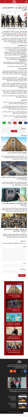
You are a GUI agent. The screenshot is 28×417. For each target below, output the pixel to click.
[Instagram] (18, 371)
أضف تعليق (19, 11)
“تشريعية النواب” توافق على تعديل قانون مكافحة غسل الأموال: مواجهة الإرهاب (15, 229)
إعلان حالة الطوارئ (22, 34)
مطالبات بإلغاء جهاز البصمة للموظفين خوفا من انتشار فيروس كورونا (14, 203)
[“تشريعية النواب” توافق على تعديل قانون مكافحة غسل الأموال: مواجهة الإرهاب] (14, 220)
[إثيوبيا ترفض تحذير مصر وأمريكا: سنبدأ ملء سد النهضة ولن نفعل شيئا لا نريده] (14, 168)
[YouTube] (14, 371)
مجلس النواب (12, 119)
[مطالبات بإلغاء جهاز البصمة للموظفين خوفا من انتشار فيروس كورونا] (14, 194)
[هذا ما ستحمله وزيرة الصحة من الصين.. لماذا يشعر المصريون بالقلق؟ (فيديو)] (17, 382)
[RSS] (11, 371)
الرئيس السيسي (24, 119)
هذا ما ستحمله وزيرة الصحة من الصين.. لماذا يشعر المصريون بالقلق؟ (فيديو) (17, 390)
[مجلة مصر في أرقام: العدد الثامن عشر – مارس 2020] (22, 398)
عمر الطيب (14, 11)
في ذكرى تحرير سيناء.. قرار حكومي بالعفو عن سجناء (13, 351)
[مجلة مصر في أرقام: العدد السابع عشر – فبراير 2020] (22, 405)
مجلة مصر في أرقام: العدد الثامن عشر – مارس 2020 (12, 398)
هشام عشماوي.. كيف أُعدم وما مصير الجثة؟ (13, 309)
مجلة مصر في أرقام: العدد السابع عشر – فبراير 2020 (12, 404)
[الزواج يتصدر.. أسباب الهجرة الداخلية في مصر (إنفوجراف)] (14, 317)
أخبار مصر (22, 5)
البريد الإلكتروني (22, 269)
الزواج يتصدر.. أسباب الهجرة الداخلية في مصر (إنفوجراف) (13, 323)
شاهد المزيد (14, 131)
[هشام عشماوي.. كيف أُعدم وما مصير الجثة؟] (14, 303)
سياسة (26, 5)
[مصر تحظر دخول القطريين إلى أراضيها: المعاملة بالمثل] (14, 331)
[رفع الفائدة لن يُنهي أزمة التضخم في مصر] (14, 144)
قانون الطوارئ (18, 119)
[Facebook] (25, 371)
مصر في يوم (9, 411)
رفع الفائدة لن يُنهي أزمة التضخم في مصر (17, 152)
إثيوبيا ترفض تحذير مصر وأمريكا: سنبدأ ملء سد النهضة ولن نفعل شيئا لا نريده (14, 177)
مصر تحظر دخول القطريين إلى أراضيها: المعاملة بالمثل (13, 337)
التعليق (24, 246)
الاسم (24, 263)
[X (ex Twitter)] (21, 371)
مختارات (19, 5)
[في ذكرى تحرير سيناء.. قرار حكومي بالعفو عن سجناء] (14, 345)
